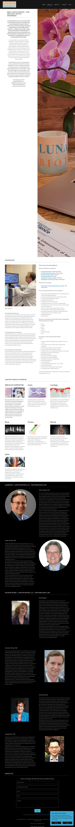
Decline (56, 822)
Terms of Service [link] (47, 814)
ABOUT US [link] (49, 4)
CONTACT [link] (64, 4)
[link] (9, 4)
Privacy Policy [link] (41, 814)
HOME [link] (43, 4)
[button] (57, 4)
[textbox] (37, 782)
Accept (67, 822)
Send (37, 810)
